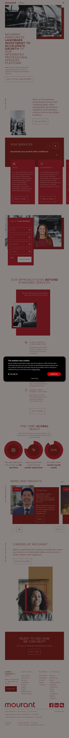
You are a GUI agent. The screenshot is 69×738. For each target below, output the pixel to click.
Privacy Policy (36, 369)
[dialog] (34, 369)
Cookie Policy (34, 378)
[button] (13, 374)
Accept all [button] (54, 374)
